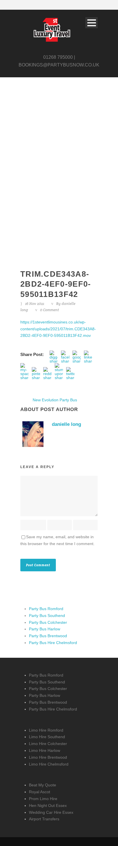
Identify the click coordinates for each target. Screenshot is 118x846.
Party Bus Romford (46, 608)
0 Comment (49, 309)
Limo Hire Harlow (44, 750)
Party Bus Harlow (44, 629)
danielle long (66, 424)
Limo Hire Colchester (48, 743)
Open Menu (91, 22)
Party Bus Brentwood (48, 636)
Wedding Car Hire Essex (51, 812)
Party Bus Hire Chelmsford (53, 642)
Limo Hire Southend (47, 736)
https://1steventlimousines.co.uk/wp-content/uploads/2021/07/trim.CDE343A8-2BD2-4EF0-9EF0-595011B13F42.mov (58, 329)
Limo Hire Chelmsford (48, 764)
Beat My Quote (42, 785)
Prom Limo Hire (43, 798)
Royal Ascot (39, 792)
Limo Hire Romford (46, 730)
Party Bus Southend (47, 615)
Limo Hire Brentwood (48, 757)
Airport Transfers (44, 819)
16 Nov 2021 (34, 303)
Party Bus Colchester (48, 622)
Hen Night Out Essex (48, 805)
